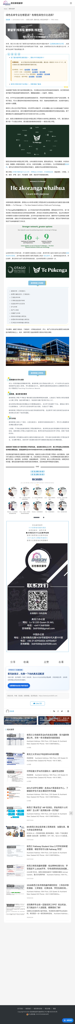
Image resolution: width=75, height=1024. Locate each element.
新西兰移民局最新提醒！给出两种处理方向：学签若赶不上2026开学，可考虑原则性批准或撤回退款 (48, 867)
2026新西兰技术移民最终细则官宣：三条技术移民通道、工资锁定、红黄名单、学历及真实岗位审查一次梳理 (48, 886)
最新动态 (36, 19)
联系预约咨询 (38, 1008)
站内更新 (27, 69)
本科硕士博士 (11, 788)
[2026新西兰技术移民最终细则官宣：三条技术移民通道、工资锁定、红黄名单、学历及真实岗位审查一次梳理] (15, 890)
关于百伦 (20, 1008)
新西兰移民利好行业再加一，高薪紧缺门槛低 (26, 84)
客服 (54, 1008)
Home (5, 9)
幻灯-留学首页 (11, 827)
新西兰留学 (29, 19)
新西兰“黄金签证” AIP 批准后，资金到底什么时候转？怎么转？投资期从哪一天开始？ (47, 809)
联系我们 (28, 1008)
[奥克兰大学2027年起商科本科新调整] (15, 759)
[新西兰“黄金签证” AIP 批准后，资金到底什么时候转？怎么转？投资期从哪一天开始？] (15, 812)
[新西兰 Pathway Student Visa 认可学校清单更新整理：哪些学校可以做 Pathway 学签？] (15, 851)
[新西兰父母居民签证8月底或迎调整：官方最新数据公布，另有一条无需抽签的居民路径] (15, 739)
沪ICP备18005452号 (50, 1012)
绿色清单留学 (44, 19)
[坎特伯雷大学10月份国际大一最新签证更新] (15, 776)
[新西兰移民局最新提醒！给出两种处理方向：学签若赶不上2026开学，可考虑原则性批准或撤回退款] (15, 870)
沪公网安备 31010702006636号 (38, 1014)
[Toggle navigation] (71, 3)
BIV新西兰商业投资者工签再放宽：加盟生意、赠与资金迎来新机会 (48, 828)
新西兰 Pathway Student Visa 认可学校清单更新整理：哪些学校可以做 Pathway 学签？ (47, 847)
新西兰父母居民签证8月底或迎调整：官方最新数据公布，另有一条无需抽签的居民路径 (48, 736)
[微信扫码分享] (54, 711)
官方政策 (35, 69)
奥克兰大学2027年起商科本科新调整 (43, 754)
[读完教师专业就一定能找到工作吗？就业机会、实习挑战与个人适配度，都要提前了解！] (15, 909)
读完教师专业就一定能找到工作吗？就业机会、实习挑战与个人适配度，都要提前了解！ (47, 906)
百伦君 (8, 19)
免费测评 (69, 1020)
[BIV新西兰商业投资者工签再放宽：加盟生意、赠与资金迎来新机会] (15, 831)
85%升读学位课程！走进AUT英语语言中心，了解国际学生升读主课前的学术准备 (47, 789)
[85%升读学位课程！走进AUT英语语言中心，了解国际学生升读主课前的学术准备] (15, 792)
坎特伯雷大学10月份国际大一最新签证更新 (45, 771)
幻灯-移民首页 (11, 735)
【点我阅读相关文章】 (57, 44)
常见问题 (47, 1008)
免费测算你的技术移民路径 (18, 686)
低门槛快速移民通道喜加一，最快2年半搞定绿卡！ (28, 57)
